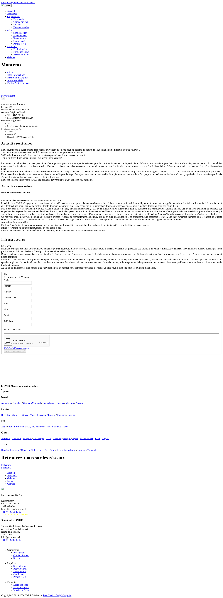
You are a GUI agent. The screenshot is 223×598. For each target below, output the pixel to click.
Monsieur (12, 277)
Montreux (40, 426)
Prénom (7, 285)
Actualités (12, 13)
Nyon (75, 438)
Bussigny (5, 415)
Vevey (66, 426)
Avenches (6, 403)
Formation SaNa (21, 52)
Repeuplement (20, 35)
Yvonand (91, 450)
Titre (6, 274)
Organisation (13, 16)
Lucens (60, 403)
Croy (23, 450)
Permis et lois (19, 43)
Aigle (4, 426)
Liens (4, 2)
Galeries (11, 57)
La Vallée (32, 450)
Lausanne (41, 415)
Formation (12, 46)
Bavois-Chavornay (10, 450)
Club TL (16, 415)
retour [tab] (10, 72)
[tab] (16, 75)
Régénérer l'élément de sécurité (16, 348)
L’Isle (48, 438)
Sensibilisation (20, 33)
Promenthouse (86, 438)
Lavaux (51, 415)
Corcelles (16, 403)
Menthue (57, 438)
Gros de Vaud (28, 415)
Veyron (105, 438)
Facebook (22, 2)
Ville (6, 309)
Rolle (97, 438)
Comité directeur (21, 22)
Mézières (61, 415)
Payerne (79, 403)
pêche (10, 30)
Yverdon (81, 450)
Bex (10, 426)
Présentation (19, 19)
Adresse (7, 291)
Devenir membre (21, 27)
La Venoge (38, 438)
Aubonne (5, 438)
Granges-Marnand (32, 403)
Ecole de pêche (20, 49)
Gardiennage (19, 41)
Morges (67, 438)
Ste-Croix (61, 450)
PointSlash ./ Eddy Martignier (57, 595)
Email (6, 315)
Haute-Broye (48, 403)
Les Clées (43, 450)
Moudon (70, 403)
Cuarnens (16, 438)
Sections (17, 24)
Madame (24, 277)
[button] (5, 96)
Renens (71, 415)
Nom (6, 280)
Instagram (12, 2)
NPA (6, 303)
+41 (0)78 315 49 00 (11, 511)
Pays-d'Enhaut (54, 426)
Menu (7, 6)
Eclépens (27, 438)
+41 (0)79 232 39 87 (11, 540)
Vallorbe (72, 450)
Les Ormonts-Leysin (24, 426)
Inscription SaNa (21, 54)
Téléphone (9, 321)
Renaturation (19, 38)
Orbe (52, 450)
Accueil (11, 11)
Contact (31, 2)
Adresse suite (10, 297)
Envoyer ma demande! (15, 351)
